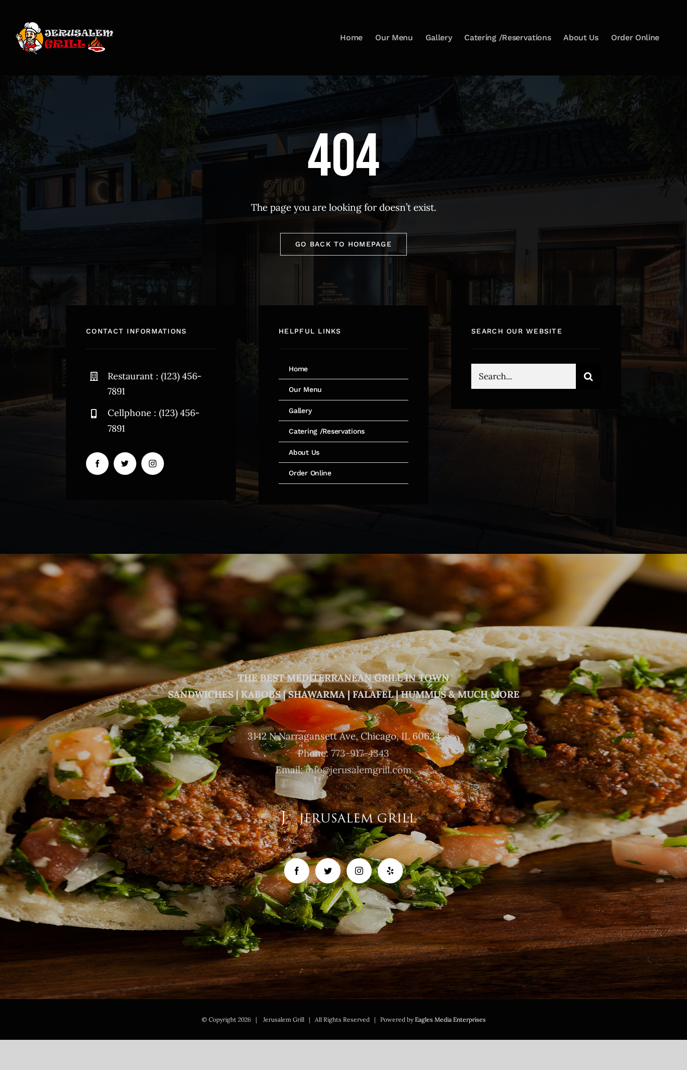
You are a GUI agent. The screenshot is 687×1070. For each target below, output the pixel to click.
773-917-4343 (360, 753)
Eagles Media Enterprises (450, 1019)
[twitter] (125, 463)
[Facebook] (296, 870)
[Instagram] (359, 870)
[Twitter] (327, 870)
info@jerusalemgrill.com (358, 770)
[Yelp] (390, 870)
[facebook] (97, 463)
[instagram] (152, 463)
